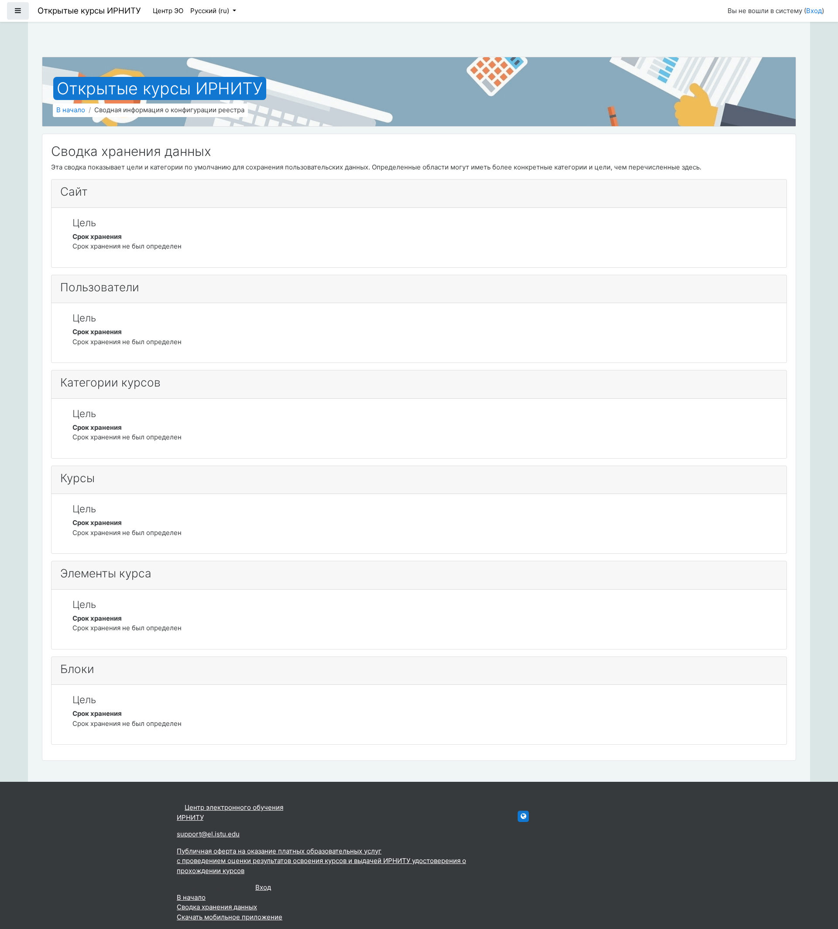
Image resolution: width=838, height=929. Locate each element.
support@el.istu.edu (208, 834)
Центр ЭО (168, 11)
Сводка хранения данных (217, 907)
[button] (818, 886)
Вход (814, 11)
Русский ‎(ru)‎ (210, 11)
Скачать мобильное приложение (229, 917)
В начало (70, 110)
